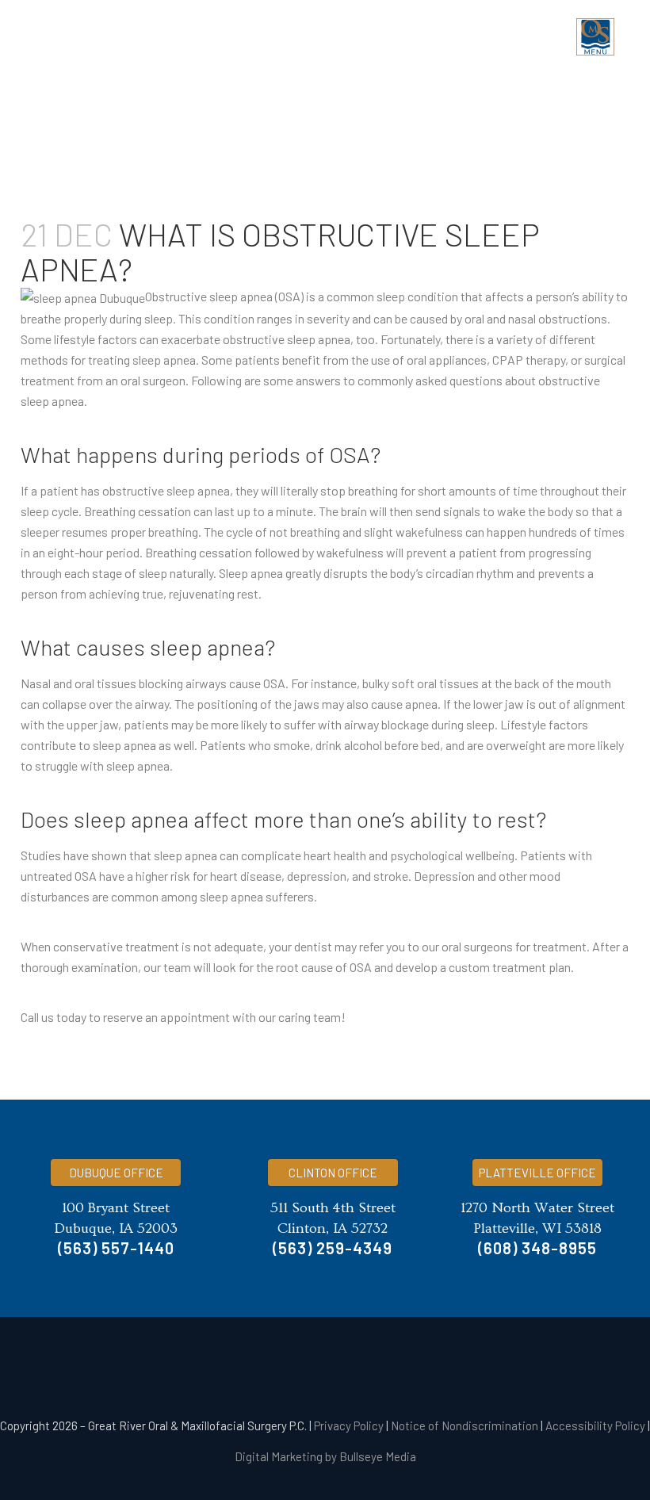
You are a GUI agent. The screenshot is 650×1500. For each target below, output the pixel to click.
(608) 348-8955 (537, 1247)
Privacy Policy (349, 1425)
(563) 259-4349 (332, 1247)
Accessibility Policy (595, 1425)
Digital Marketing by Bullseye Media (325, 1456)
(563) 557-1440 (116, 1247)
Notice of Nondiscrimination (464, 1425)
